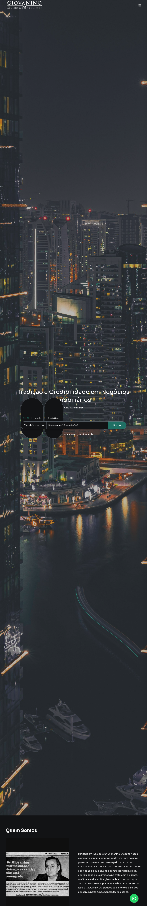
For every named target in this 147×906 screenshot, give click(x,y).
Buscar (117, 425)
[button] (139, 5)
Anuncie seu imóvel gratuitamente (74, 434)
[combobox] (77, 425)
